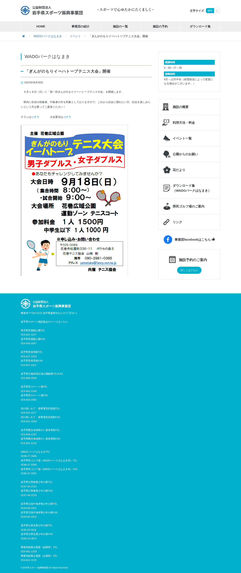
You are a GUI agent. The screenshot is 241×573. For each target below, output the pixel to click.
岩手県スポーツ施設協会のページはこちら (44, 321)
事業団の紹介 (81, 26)
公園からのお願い (185, 154)
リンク (177, 222)
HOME (40, 26)
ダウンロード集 (200, 26)
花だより (179, 170)
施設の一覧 (120, 26)
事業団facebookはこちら (193, 239)
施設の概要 (181, 107)
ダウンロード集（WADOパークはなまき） (192, 188)
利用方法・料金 (184, 122)
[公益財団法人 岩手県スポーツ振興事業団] (52, 10)
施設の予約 (160, 26)
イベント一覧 (182, 138)
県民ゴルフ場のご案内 (188, 206)
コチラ (35, 116)
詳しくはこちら (189, 270)
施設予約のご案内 (193, 260)
